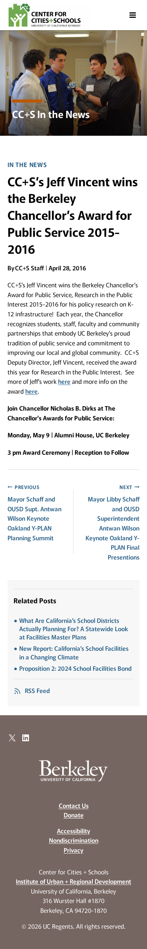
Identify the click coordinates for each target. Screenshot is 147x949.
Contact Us (74, 805)
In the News (27, 164)
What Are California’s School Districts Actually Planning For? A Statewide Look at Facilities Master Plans (73, 629)
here (64, 381)
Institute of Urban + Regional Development (73, 881)
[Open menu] (132, 15)
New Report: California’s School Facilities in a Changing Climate (74, 652)
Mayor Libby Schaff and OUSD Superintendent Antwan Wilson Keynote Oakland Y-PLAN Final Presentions (112, 522)
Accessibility (73, 830)
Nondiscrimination (73, 840)
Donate (74, 814)
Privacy (73, 849)
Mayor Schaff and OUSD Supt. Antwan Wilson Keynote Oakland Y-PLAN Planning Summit (34, 512)
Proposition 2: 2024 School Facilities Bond (75, 668)
